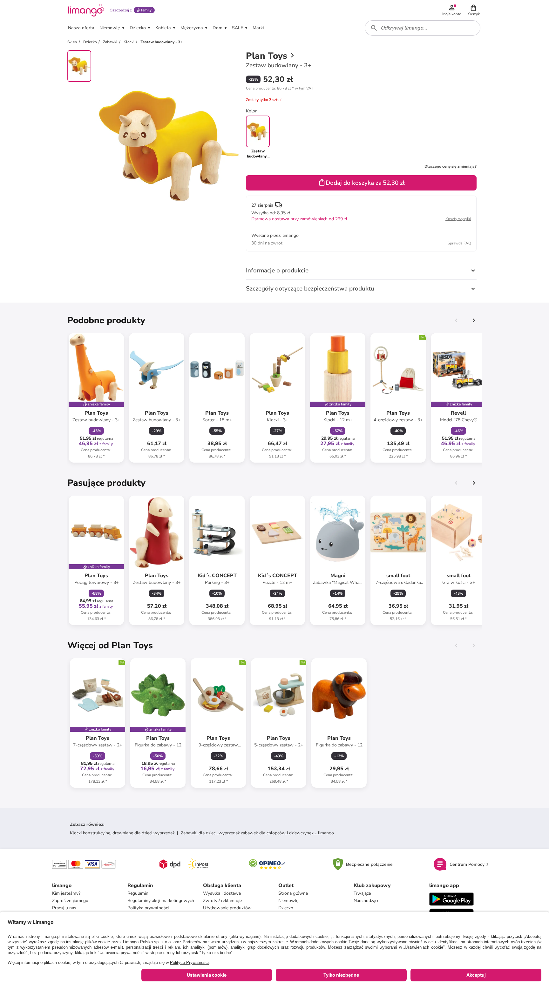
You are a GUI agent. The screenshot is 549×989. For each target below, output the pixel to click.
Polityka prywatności (148, 908)
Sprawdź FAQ (459, 243)
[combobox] (422, 28)
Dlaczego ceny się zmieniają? (450, 166)
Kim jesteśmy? (66, 893)
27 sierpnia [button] (262, 205)
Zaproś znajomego (70, 901)
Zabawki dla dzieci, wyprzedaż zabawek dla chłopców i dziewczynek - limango (257, 833)
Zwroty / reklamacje (222, 901)
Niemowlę (288, 901)
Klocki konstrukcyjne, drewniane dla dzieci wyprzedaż (122, 833)
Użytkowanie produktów (227, 908)
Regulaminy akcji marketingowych (160, 901)
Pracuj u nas (64, 908)
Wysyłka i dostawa (222, 893)
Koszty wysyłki (458, 218)
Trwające (362, 893)
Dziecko (285, 908)
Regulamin (137, 893)
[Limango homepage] (86, 10)
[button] (473, 10)
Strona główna (293, 893)
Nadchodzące (366, 901)
